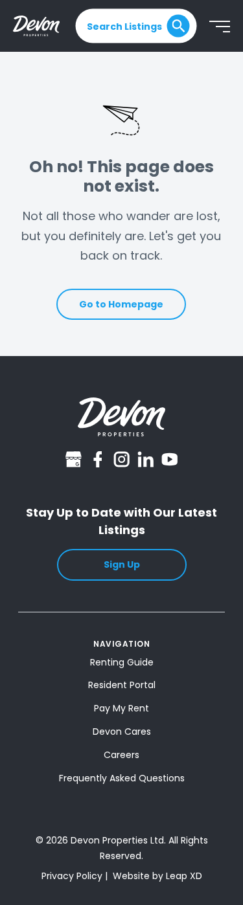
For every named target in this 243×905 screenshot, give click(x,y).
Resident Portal (122, 684)
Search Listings (124, 26)
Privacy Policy (71, 875)
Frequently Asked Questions (122, 778)
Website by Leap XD (157, 875)
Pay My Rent (121, 708)
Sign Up (122, 564)
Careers (121, 754)
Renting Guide (122, 662)
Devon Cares (122, 731)
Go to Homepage (121, 304)
